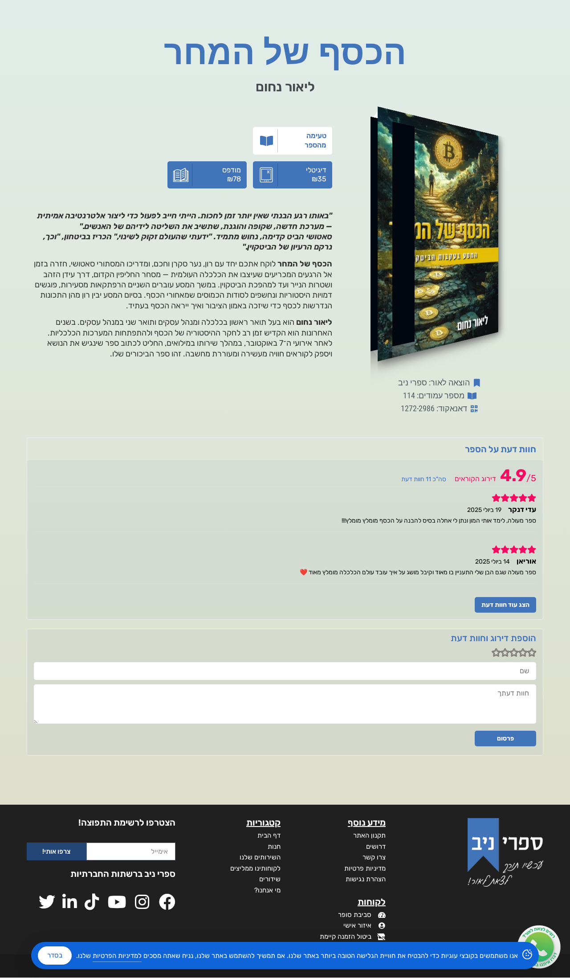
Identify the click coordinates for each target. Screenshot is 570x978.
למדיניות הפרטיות (117, 956)
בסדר (54, 955)
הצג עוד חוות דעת (505, 605)
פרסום (505, 738)
